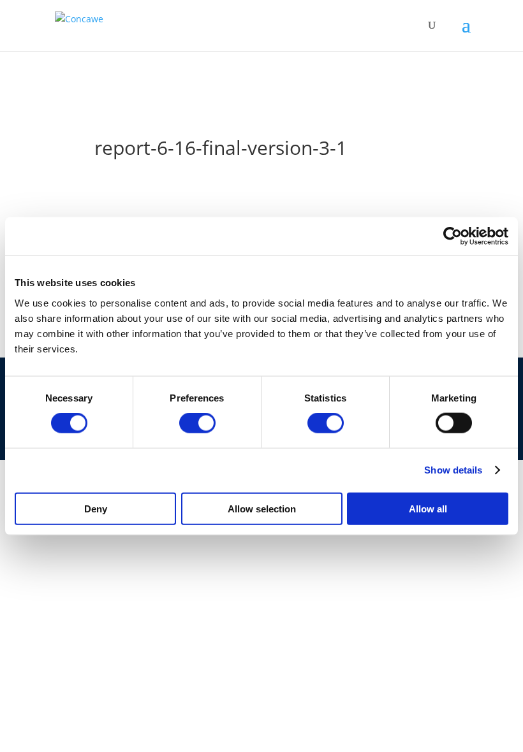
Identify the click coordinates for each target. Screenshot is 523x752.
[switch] (197, 423)
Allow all (428, 508)
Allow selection (262, 508)
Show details (453, 470)
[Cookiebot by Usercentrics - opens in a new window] (452, 236)
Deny (95, 508)
